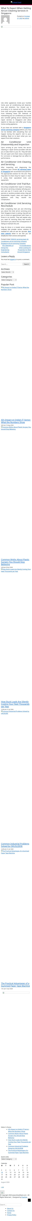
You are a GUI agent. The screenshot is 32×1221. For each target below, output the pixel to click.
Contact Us (10, 1211)
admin (27, 18)
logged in (13, 259)
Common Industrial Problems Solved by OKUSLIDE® (15, 845)
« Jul (2, 1187)
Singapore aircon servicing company (13, 243)
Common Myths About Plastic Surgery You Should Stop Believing (15, 562)
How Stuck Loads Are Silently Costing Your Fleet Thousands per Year (15, 704)
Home (9, 1213)
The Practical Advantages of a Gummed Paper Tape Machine (15, 984)
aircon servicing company (18, 241)
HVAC (12, 239)
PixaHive (24, 1197)
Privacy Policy (11, 1215)
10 (2, 1172)
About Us (10, 1208)
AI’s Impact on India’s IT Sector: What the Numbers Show (16, 421)
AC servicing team (20, 239)
